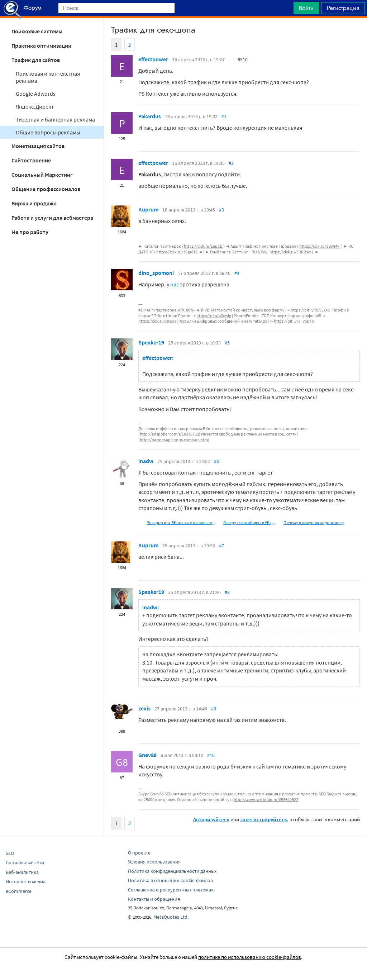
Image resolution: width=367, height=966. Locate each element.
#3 (221, 209)
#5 (227, 342)
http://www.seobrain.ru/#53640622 (266, 799)
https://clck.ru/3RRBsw (290, 251)
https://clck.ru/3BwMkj (319, 246)
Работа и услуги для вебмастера (52, 217)
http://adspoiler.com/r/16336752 (169, 434)
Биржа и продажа (34, 203)
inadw (145, 461)
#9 (213, 708)
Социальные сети (25, 862)
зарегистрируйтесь (263, 819)
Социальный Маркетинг (42, 174)
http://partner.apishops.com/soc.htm (174, 439)
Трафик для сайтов (35, 59)
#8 (227, 592)
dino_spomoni (156, 272)
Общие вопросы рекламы (48, 132)
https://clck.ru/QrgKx (157, 321)
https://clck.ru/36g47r (175, 251)
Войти (306, 8)
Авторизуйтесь (211, 819)
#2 (231, 163)
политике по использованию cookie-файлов (249, 956)
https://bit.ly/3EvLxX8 (310, 310)
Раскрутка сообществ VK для (250, 522)
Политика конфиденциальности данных (172, 871)
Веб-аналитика (22, 872)
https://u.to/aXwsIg (213, 315)
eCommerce (19, 891)
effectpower (153, 59)
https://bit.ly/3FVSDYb (294, 321)
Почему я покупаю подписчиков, (314, 522)
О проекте (139, 853)
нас (174, 284)
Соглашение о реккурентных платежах (170, 889)
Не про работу (29, 231)
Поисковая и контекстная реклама (48, 77)
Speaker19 (151, 342)
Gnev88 (147, 754)
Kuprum (148, 209)
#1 (224, 116)
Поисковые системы (36, 31)
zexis (144, 708)
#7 (221, 545)
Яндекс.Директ (35, 106)
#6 (216, 461)
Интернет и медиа (26, 881)
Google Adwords (36, 93)
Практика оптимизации (41, 45)
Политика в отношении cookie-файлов (170, 880)
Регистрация (343, 8)
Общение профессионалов (45, 188)
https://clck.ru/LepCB (203, 246)
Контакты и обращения (154, 899)
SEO (10, 853)
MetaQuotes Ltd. (171, 917)
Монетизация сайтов (38, 145)
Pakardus (149, 116)
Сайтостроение (31, 160)
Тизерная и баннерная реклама (55, 119)
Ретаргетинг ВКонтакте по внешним (181, 522)
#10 (211, 755)
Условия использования (154, 861)
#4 (236, 273)
